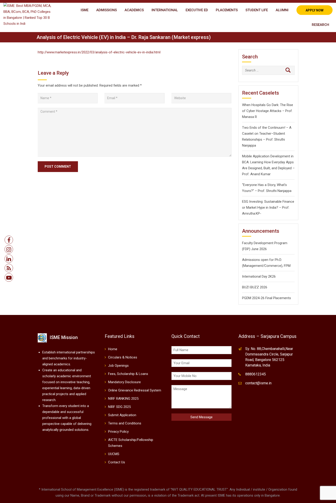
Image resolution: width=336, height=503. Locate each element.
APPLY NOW (314, 10)
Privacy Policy (118, 431)
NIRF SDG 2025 (119, 407)
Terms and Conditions (124, 423)
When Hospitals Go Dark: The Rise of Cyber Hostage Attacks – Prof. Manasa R (267, 111)
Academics (134, 10)
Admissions (106, 10)
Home (112, 349)
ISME (84, 10)
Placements (227, 10)
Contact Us (116, 462)
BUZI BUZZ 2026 (254, 287)
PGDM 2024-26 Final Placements (266, 298)
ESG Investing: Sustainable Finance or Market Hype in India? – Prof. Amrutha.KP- (268, 208)
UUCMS (113, 454)
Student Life (256, 10)
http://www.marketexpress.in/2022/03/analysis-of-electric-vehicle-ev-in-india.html (99, 52)
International (165, 10)
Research (320, 25)
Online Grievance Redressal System (134, 390)
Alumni (282, 10)
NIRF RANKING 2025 (123, 398)
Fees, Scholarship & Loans (128, 374)
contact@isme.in (258, 383)
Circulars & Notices (122, 357)
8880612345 (255, 374)
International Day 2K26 (259, 276)
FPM (287, 266)
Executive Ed (197, 10)
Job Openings (118, 366)
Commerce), (273, 266)
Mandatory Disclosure (124, 382)
